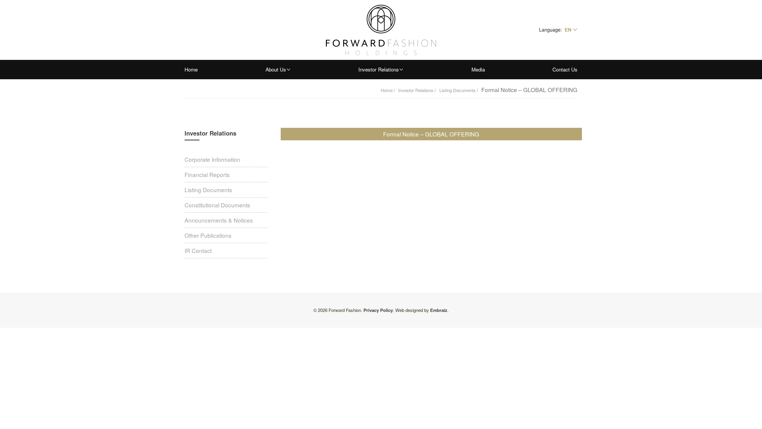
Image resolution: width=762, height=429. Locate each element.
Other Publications (208, 235)
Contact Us (564, 69)
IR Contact (198, 250)
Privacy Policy (378, 310)
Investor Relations (378, 69)
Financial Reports (207, 174)
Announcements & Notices (219, 220)
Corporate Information (212, 159)
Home (191, 69)
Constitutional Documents (217, 205)
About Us (276, 69)
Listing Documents (458, 90)
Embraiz (438, 310)
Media (478, 69)
